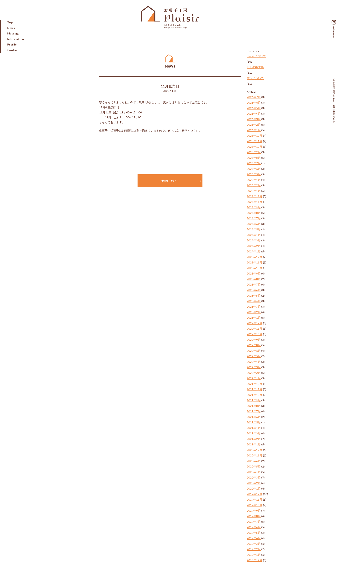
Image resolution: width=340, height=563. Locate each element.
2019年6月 (254, 527)
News (11, 28)
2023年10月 (254, 268)
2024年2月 (254, 246)
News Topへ (169, 180)
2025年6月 (254, 168)
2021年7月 (254, 411)
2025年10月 (254, 146)
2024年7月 (254, 218)
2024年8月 (254, 212)
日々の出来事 (255, 67)
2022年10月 (254, 334)
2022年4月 (254, 361)
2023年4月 (254, 301)
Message (13, 33)
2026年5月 (254, 108)
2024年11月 (254, 201)
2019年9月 (254, 510)
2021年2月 (254, 439)
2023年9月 (254, 273)
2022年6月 (254, 350)
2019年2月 (254, 549)
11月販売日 (170, 86)
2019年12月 (254, 494)
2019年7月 (254, 521)
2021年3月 (254, 433)
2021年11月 (254, 389)
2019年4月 (254, 538)
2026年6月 (254, 102)
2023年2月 (254, 312)
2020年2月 (254, 483)
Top (10, 22)
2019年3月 (254, 543)
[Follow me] (334, 23)
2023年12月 (254, 257)
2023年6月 (254, 290)
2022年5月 (254, 356)
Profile (12, 44)
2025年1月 (254, 190)
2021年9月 (254, 400)
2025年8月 (254, 157)
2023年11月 (254, 262)
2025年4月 (254, 179)
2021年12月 (254, 383)
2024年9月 (254, 207)
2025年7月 (254, 163)
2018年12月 (254, 560)
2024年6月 (254, 223)
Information (15, 39)
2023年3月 (254, 306)
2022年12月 (254, 323)
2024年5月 (254, 229)
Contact (13, 50)
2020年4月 (254, 472)
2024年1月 (254, 251)
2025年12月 (254, 135)
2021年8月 (254, 405)
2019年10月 (254, 505)
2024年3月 (254, 240)
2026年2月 (254, 124)
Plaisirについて (256, 56)
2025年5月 (254, 174)
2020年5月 (254, 466)
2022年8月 (254, 345)
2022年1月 (254, 378)
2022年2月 (254, 372)
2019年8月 (254, 516)
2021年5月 (254, 422)
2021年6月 (254, 416)
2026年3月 (254, 119)
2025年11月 (254, 141)
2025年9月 (254, 152)
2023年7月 (254, 284)
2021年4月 (254, 427)
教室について (255, 78)
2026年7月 (254, 97)
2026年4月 (254, 113)
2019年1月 (254, 554)
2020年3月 (254, 477)
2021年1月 (254, 444)
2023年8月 (254, 279)
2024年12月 (254, 196)
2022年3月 (254, 367)
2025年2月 (254, 185)
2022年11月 (254, 328)
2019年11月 (254, 499)
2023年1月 (254, 317)
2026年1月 (254, 130)
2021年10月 (254, 394)
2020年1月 (254, 488)
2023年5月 (254, 295)
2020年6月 (254, 461)
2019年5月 (254, 532)
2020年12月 (254, 450)
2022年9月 (254, 339)
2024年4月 (254, 235)
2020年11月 (254, 455)
